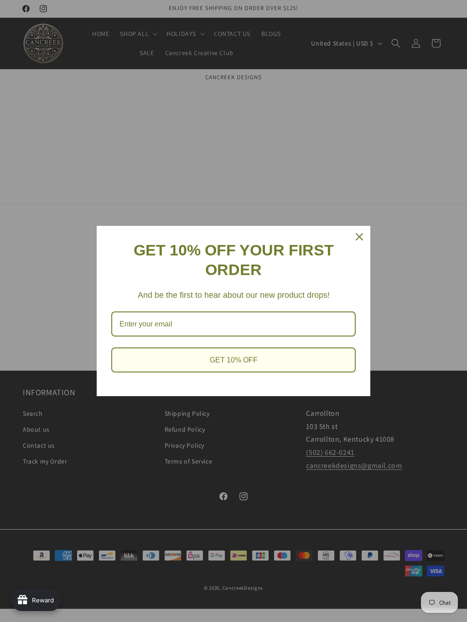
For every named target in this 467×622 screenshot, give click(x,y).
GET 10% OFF (234, 360)
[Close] (359, 237)
